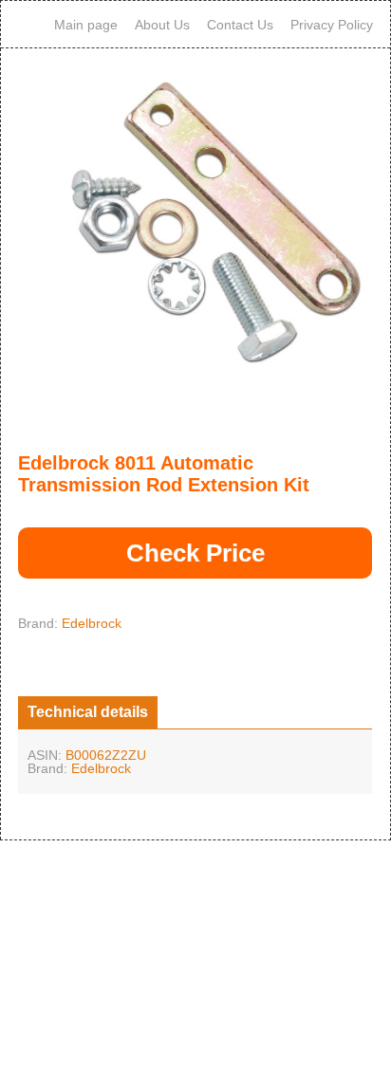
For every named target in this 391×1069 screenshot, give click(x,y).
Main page (86, 24)
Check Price (195, 553)
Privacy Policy (331, 24)
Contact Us (240, 24)
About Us (162, 24)
